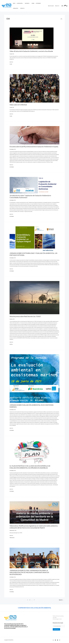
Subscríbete (56, 629)
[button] (22, 3)
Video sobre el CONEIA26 (18, 105)
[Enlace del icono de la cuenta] (66, 5)
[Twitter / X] (53, 640)
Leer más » (11, 61)
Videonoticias (12, 530)
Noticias (11, 319)
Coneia (11, 53)
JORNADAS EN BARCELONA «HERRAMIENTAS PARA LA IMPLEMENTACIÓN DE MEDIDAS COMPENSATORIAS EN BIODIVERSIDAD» (29, 572)
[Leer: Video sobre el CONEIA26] (34, 88)
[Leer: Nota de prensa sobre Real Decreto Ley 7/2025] (34, 297)
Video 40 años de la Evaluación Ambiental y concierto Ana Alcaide (31, 51)
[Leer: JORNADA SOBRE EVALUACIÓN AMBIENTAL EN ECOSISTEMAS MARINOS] (34, 378)
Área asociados (51, 5)
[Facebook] (59, 640)
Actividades (38, 3)
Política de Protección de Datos (58, 615)
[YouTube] (57, 640)
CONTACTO (22, 8)
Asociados (27, 3)
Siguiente (61, 599)
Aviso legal (54, 617)
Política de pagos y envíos (57, 618)
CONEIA (33, 3)
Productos (57, 5)
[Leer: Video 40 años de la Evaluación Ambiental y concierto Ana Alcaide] (34, 38)
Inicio (14, 3)
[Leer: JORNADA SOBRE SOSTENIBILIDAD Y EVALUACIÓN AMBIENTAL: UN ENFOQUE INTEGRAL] (34, 238)
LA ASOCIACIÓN (19, 3)
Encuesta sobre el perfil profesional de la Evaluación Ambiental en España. (34, 146)
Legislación (15, 8)
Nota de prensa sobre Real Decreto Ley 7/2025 (25, 316)
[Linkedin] (55, 640)
